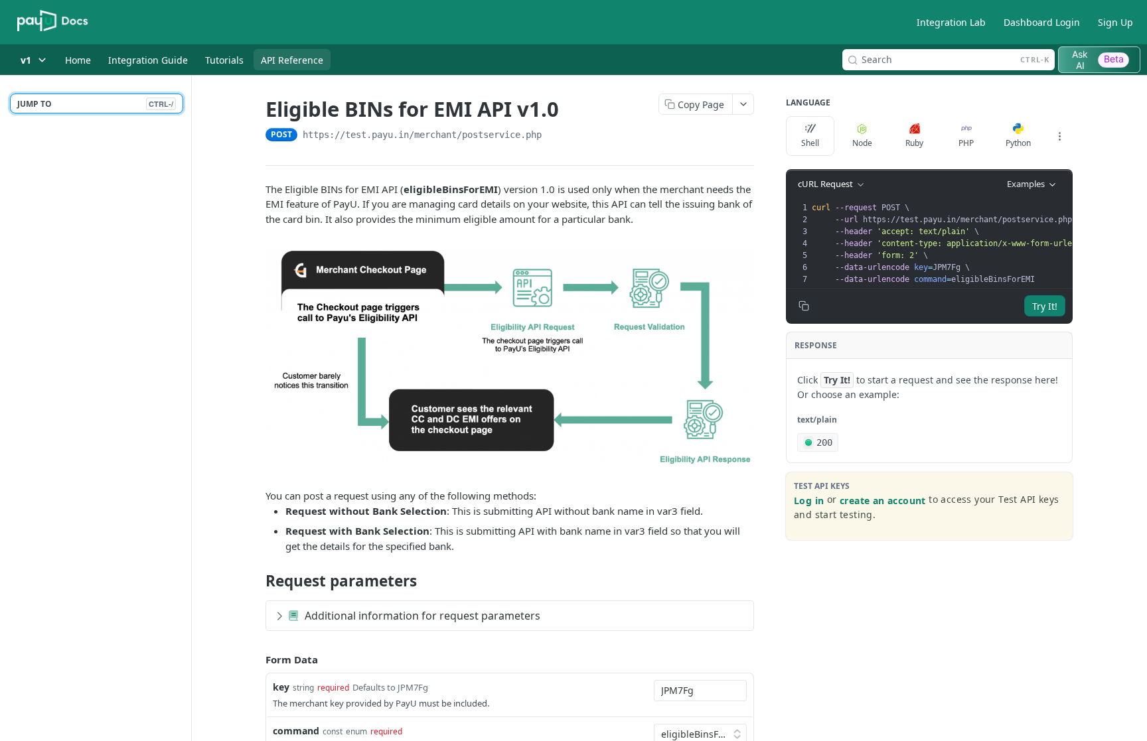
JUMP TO (95, 103)
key (281, 687)
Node (862, 143)
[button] (510, 356)
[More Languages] (1059, 136)
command (296, 730)
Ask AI (1098, 59)
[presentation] (962, 243)
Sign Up (1115, 22)
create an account (883, 500)
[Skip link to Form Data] (256, 660)
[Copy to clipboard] (555, 136)
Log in (809, 500)
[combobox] (700, 690)
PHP (966, 143)
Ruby (914, 143)
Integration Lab (951, 22)
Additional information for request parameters (422, 615)
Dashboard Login (1042, 22)
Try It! (1044, 306)
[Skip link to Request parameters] (256, 581)
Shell (810, 143)
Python (1018, 143)
